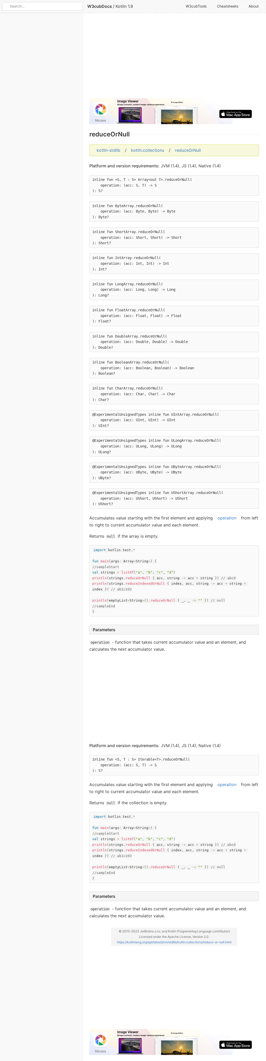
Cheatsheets (227, 6)
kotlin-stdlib (108, 150)
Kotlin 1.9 (124, 6)
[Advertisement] (174, 57)
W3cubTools (196, 6)
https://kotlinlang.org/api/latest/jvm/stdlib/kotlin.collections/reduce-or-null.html (174, 942)
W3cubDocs (99, 6)
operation (226, 517)
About (254, 6)
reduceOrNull (188, 150)
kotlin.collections (147, 150)
